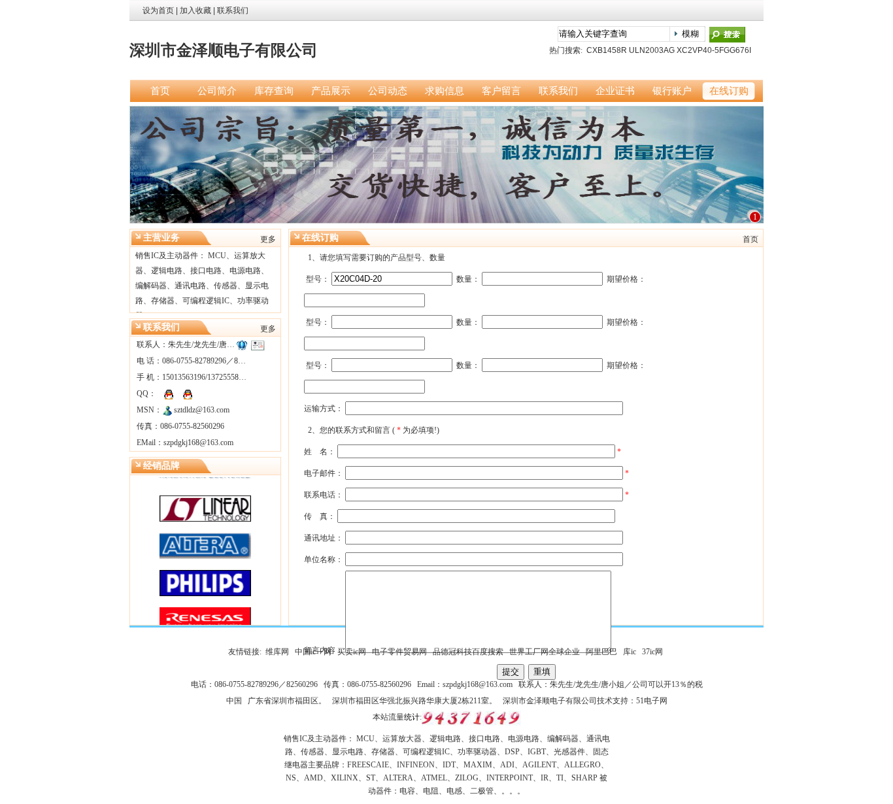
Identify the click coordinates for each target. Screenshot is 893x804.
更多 (268, 239)
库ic (629, 651)
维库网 (277, 651)
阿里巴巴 (601, 651)
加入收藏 (195, 10)
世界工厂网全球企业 (544, 651)
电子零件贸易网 (399, 651)
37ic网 (652, 651)
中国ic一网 (313, 651)
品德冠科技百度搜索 (468, 651)
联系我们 (232, 10)
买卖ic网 (351, 651)
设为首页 (158, 10)
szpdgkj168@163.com (198, 442)
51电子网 (651, 700)
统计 (412, 717)
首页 (750, 239)
